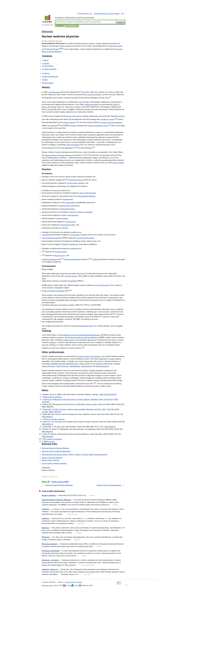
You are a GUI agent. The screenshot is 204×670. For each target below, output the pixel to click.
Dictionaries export (47, 585)
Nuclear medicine (49, 495)
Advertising (78, 582)
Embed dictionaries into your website (106, 13)
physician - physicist (50, 560)
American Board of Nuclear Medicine (59, 485)
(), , (74, 454)
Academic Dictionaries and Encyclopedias (74, 18)
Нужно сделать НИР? (60, 482)
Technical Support (70, 582)
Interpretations (72, 26)
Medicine (45, 528)
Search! (120, 22)
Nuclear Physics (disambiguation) (109, 485)
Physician (46, 537)
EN (122, 13)
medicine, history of (50, 569)
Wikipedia (60, 26)
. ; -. (78, 399)
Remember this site (85, 13)
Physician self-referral (50, 551)
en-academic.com (47, 25)
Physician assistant (50, 544)
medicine (45, 509)
